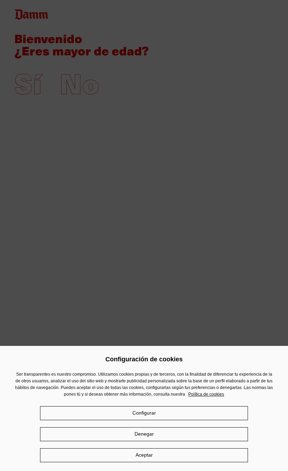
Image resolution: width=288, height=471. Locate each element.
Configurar (144, 413)
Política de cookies (206, 394)
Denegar (144, 434)
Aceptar (144, 455)
